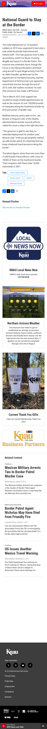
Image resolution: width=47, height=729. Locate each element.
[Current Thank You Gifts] (23, 381)
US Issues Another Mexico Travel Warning (21, 551)
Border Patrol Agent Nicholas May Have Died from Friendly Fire (22, 512)
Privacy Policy (10, 676)
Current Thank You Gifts (23, 414)
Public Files (9, 681)
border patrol (15, 178)
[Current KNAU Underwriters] (23, 438)
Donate (39, 4)
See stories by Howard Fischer (16, 207)
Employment (10, 686)
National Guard (16, 184)
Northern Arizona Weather (23, 323)
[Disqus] (23, 609)
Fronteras (8, 464)
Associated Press (10, 522)
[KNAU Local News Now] (23, 243)
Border (29, 178)
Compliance (9, 692)
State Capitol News (17, 173)
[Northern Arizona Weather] (23, 302)
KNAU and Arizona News (13, 505)
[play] (3, 726)
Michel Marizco (10, 482)
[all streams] (44, 726)
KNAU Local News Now (23, 270)
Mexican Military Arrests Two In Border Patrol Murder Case (23, 471)
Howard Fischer (10, 201)
